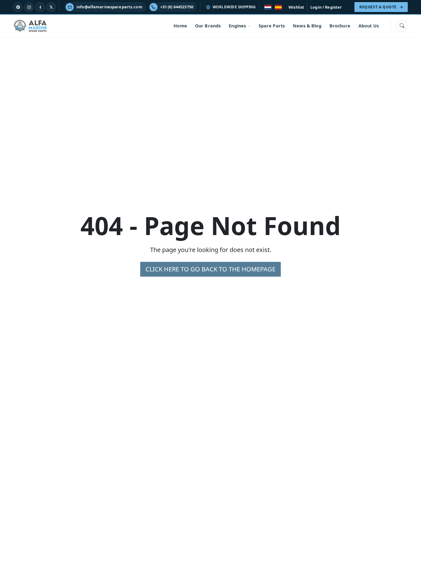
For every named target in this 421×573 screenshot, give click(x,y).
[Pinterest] (17, 7)
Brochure (339, 26)
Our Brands (208, 26)
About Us (368, 26)
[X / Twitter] (51, 7)
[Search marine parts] (402, 26)
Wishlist (296, 7)
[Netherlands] (267, 7)
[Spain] (278, 7)
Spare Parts (272, 26)
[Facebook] (40, 7)
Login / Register (326, 7)
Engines (237, 26)
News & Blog (307, 26)
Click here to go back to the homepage (210, 269)
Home (180, 26)
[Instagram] (29, 7)
